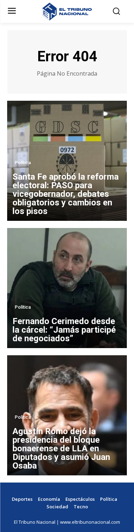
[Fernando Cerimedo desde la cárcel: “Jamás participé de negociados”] (67, 288)
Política (23, 162)
